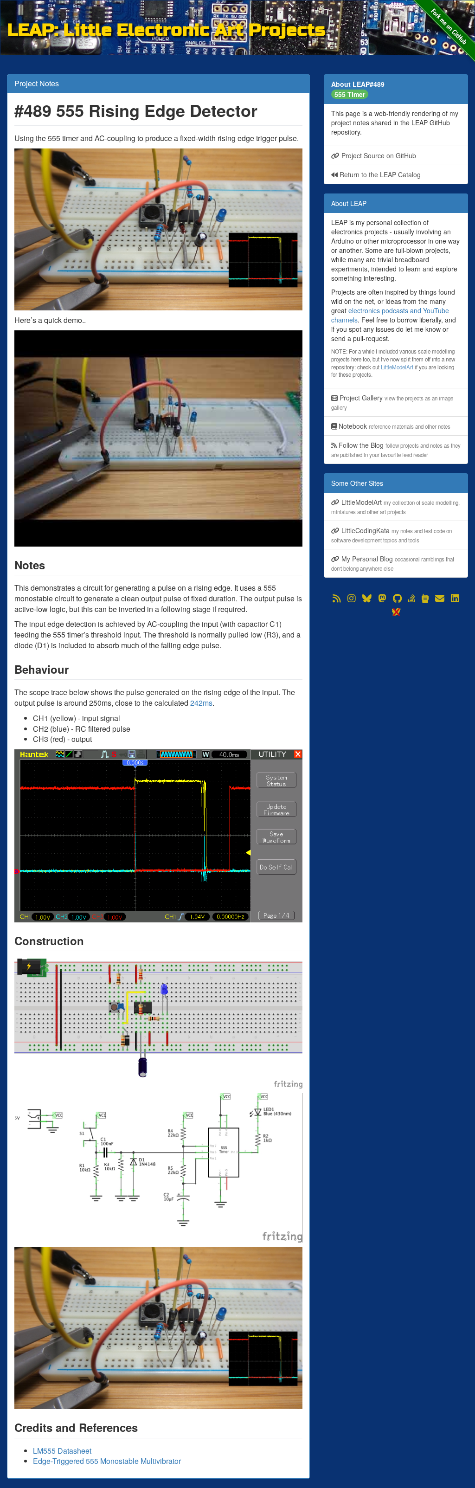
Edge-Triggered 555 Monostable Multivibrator (107, 1461)
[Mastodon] (382, 598)
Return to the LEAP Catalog (379, 174)
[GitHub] (397, 598)
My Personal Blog (392, 563)
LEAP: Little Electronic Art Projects (166, 28)
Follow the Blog (396, 449)
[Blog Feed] (337, 598)
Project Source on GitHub (378, 155)
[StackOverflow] (411, 598)
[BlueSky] (366, 598)
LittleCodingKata (391, 535)
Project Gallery (392, 402)
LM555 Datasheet (62, 1450)
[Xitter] (396, 612)
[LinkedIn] (455, 598)
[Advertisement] (396, 676)
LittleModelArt (397, 367)
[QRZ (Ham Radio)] (425, 598)
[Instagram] (352, 598)
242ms (201, 702)
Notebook (393, 426)
